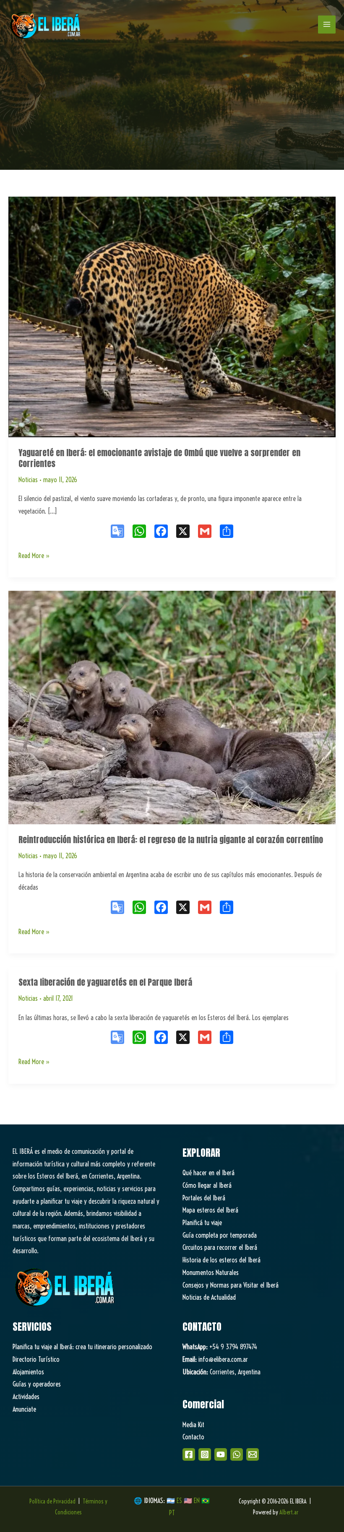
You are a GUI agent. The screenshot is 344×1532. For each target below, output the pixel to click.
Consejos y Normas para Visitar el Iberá (230, 1285)
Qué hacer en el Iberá (208, 1172)
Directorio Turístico (36, 1359)
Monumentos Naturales (210, 1272)
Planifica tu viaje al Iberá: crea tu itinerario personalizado (82, 1346)
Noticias (28, 479)
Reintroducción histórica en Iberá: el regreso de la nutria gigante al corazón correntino (170, 839)
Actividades (26, 1396)
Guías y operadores (37, 1384)
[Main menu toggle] (327, 24)
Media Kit (193, 1424)
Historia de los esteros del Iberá (221, 1260)
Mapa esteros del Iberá (210, 1210)
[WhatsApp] (236, 1454)
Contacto (193, 1437)
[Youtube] (220, 1454)
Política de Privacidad (52, 1501)
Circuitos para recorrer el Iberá (219, 1247)
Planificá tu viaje (202, 1222)
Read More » (34, 556)
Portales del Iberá (203, 1198)
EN (197, 1500)
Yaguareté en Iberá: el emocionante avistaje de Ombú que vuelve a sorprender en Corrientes (159, 458)
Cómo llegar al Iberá (207, 1185)
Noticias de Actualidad (209, 1297)
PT (172, 1513)
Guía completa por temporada (219, 1235)
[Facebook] (188, 1454)
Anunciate (24, 1409)
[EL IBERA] (46, 24)
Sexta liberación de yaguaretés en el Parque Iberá (105, 982)
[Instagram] (204, 1454)
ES (180, 1500)
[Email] (252, 1454)
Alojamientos (28, 1372)
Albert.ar (288, 1512)
